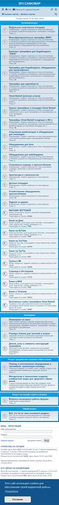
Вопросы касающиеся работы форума (28, 399)
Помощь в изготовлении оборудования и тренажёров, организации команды (30, 365)
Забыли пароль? (7, 440)
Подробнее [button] (11, 491)
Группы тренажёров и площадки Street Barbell (32, 108)
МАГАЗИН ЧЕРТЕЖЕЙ (20, 210)
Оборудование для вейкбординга (26, 154)
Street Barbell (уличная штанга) (24, 96)
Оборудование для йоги (21, 144)
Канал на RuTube (17, 230)
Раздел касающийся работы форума (29, 395)
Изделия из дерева (18, 202)
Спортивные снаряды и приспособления (30, 165)
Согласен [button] (17, 499)
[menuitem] (8, 9)
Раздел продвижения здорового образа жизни (29, 359)
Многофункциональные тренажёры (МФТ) (30, 37)
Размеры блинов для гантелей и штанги (29, 333)
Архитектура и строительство (24, 175)
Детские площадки (18, 183)
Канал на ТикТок (17, 251)
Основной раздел (29, 23)
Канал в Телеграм (18, 291)
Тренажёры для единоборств (24, 84)
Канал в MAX (15, 281)
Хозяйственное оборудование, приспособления (24, 192)
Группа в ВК (15, 261)
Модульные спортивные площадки (27, 27)
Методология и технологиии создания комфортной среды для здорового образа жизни (30, 378)
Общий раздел (29, 409)
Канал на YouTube (18, 241)
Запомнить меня (34, 440)
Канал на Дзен (16, 220)
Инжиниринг (29, 315)
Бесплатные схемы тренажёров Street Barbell (32, 302)
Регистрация (14, 426)
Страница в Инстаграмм (21, 271)
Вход (3, 426)
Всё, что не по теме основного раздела (29, 413)
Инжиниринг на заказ (19, 319)
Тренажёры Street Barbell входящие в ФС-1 (30, 120)
